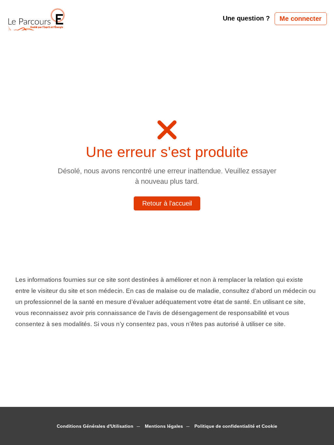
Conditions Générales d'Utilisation (95, 426)
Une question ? (246, 18)
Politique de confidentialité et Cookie (235, 426)
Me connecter (301, 18)
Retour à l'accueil (167, 203)
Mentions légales (164, 426)
